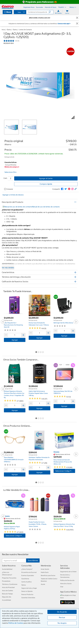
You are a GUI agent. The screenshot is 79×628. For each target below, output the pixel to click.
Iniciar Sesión (45, 569)
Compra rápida (46, 184)
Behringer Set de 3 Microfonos (63, 323)
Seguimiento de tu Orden (68, 572)
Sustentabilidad (7, 569)
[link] (62, 189)
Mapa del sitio (6, 597)
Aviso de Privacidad (8, 587)
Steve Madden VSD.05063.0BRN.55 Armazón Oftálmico (14, 460)
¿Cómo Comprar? (27, 569)
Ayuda (43, 584)
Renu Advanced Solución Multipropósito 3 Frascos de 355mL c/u (63, 462)
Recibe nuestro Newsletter (15, 554)
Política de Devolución (67, 580)
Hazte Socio (44, 572)
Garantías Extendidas (28, 598)
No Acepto (62, 623)
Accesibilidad (6, 600)
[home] (8, 7)
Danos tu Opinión (27, 591)
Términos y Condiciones (9, 584)
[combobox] (20, 12)
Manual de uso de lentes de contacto (46, 207)
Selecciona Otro (10, 172)
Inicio (3, 30)
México (72, 7)
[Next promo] (76, 322)
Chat (61, 587)
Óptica (9, 30)
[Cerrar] (77, 17)
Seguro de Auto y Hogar (29, 588)
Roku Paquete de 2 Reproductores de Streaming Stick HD (13, 325)
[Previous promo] (3, 322)
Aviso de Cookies (7, 590)
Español (61, 7)
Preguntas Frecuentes (9, 578)
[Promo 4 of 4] (43, 352)
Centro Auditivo (26, 582)
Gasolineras (25, 579)
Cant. (5, 178)
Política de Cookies (15, 623)
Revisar (62, 617)
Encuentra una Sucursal (29, 572)
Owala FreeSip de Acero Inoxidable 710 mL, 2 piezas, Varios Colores (38, 524)
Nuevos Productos (27, 594)
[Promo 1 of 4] (36, 352)
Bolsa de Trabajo (7, 594)
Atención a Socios (66, 583)
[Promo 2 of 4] (38, 352)
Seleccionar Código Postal (65, 471)
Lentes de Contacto (25, 30)
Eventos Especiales (27, 575)
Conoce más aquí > (64, 23)
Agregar (15, 340)
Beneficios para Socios (48, 575)
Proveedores (6, 581)
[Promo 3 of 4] (40, 352)
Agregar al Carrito (46, 178)
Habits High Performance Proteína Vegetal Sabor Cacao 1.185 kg (38, 393)
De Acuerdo (62, 612)
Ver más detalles (8, 268)
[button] (51, 12)
